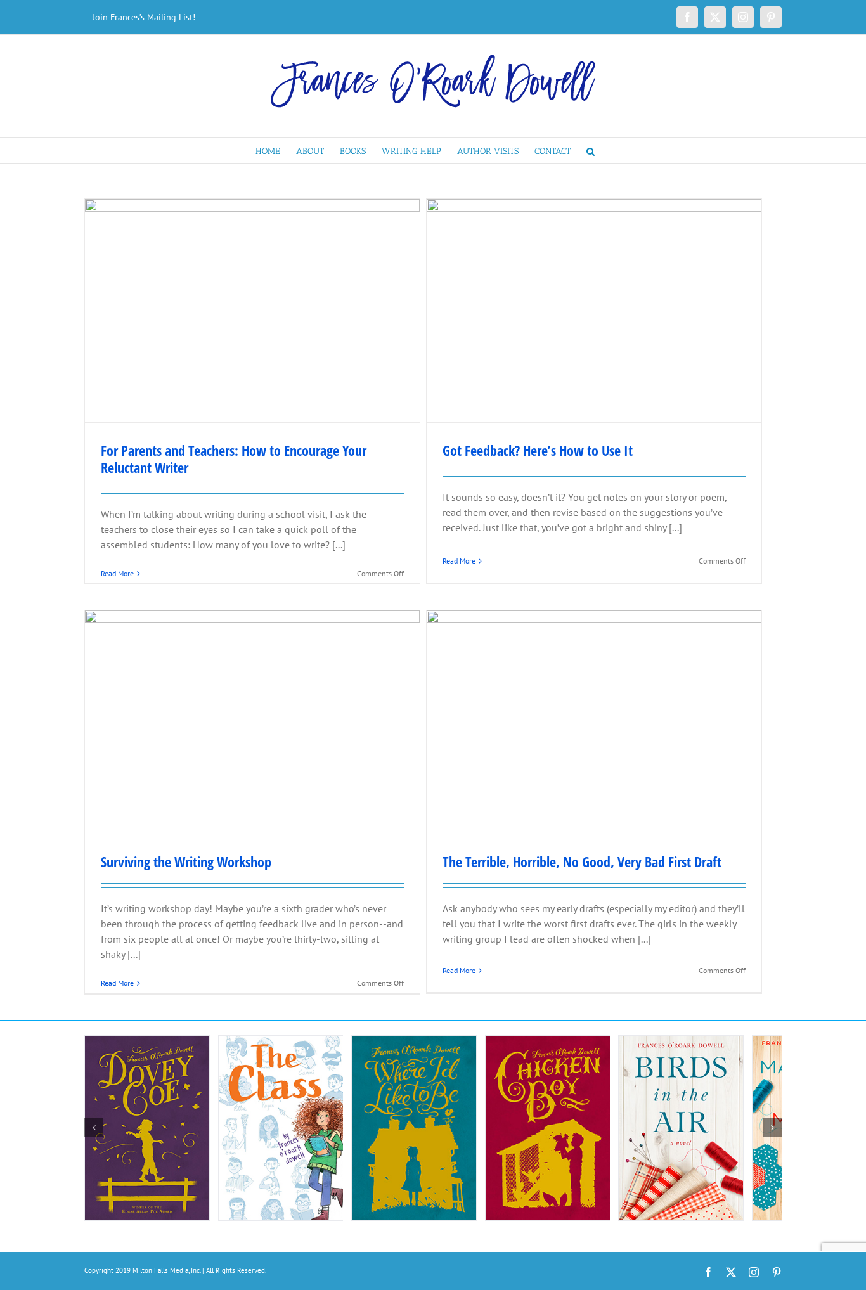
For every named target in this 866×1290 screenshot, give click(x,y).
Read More (117, 573)
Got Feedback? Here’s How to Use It (538, 450)
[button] (590, 150)
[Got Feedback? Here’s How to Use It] (594, 310)
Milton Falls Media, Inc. (166, 1270)
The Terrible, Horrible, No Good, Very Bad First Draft (582, 861)
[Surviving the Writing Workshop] (252, 722)
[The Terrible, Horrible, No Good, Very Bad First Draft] (594, 722)
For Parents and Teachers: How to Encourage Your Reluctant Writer (233, 459)
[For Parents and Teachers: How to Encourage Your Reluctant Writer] (252, 310)
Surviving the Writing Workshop (186, 861)
